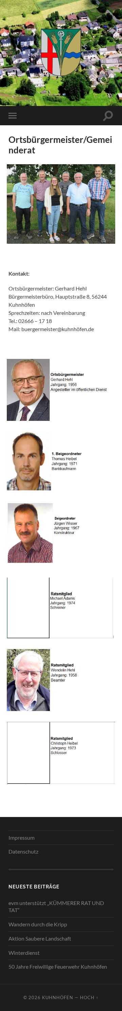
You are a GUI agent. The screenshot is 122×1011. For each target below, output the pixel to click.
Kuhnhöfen (57, 997)
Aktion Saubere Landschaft (39, 938)
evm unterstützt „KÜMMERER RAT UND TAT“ (56, 906)
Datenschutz (23, 851)
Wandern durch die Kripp (37, 924)
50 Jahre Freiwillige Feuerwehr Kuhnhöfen (57, 966)
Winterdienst (24, 952)
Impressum (21, 837)
